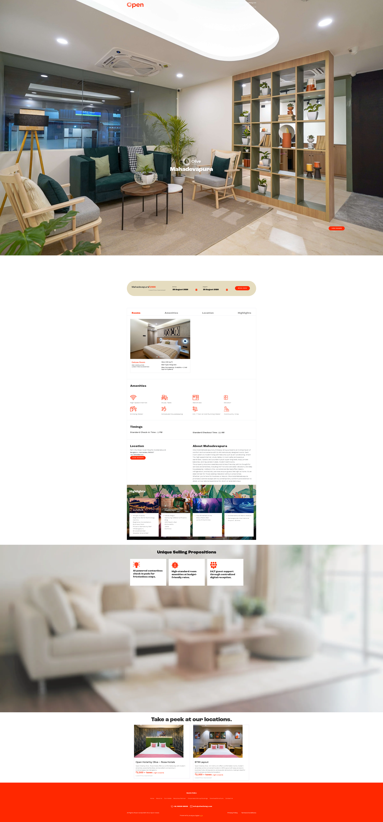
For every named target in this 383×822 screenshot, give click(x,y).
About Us (194, 7)
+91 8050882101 (137, 455)
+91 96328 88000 (232, 2)
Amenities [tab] (171, 313)
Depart (205, 287)
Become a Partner (179, 798)
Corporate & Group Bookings (236, 7)
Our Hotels (203, 7)
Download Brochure (216, 798)
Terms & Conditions (248, 813)
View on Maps (138, 457)
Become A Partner (217, 7)
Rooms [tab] (136, 313)
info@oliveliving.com (249, 2)
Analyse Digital (194, 815)
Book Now (242, 288)
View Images (337, 228)
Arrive (174, 287)
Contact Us (252, 7)
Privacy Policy (233, 813)
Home (187, 7)
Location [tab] (208, 313)
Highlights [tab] (244, 313)
